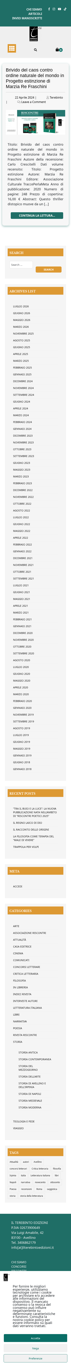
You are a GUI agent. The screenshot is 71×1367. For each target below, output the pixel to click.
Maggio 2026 (21, 320)
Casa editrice (22, 946)
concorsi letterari (18, 1168)
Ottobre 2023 (22, 449)
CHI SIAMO (18, 1262)
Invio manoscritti (27, 18)
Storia (17, 1042)
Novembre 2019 (23, 714)
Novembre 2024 (23, 388)
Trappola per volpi (26, 847)
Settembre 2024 (23, 395)
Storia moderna (30, 1107)
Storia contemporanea (35, 1059)
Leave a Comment (33, 102)
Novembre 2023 (23, 442)
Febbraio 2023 (22, 483)
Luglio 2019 (21, 735)
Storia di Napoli (30, 1094)
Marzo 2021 (21, 612)
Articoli (35, 14)
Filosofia (19, 980)
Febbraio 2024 (22, 422)
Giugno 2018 (21, 762)
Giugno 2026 (21, 313)
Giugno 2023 (21, 463)
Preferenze (35, 1358)
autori (26, 1161)
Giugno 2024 (21, 401)
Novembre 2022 (23, 497)
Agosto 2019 (21, 728)
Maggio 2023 (21, 469)
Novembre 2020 (23, 639)
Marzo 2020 (21, 694)
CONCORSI (18, 1267)
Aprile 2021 (20, 605)
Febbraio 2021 (22, 619)
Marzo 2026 (21, 326)
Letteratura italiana (40, 1175)
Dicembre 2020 (23, 633)
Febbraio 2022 (22, 544)
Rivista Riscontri (25, 1035)
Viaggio (18, 1128)
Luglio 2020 (21, 667)
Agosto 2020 (21, 660)
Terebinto (56, 97)
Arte (16, 926)
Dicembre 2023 (23, 435)
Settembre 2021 (23, 578)
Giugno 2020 (21, 673)
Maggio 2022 (21, 531)
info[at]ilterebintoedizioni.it (32, 1247)
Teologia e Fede (24, 1121)
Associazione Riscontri (29, 933)
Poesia (17, 1028)
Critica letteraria (25, 973)
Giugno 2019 (21, 742)
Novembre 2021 (23, 565)
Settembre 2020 (23, 653)
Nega (35, 1348)
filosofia (57, 1168)
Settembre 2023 (23, 456)
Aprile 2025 (20, 354)
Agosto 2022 (21, 510)
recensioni (26, 1189)
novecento (40, 1182)
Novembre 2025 (23, 333)
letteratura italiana (27, 1007)
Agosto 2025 (21, 340)
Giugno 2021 (21, 592)
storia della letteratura (31, 1195)
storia (12, 1195)
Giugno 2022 (21, 524)
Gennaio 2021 (22, 626)
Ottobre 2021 (22, 571)
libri (57, 1175)
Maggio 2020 (21, 680)
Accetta (35, 1338)
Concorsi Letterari (26, 967)
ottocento (55, 1182)
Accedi (17, 886)
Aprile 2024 (20, 408)
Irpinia (13, 1175)
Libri (16, 1014)
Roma (39, 1189)
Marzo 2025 (21, 360)
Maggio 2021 (21, 599)
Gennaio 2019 (22, 755)
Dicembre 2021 (23, 558)
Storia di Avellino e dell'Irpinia (32, 1085)
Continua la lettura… (37, 216)
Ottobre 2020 (22, 646)
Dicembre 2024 (23, 381)
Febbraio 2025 (22, 367)
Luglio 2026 (21, 306)
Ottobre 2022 (22, 503)
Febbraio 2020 (22, 701)
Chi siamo (34, 9)
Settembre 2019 (23, 721)
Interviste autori (25, 1001)
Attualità (19, 939)
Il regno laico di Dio (27, 822)
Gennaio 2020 (22, 708)
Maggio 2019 (21, 748)
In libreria (20, 987)
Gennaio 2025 (22, 374)
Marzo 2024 (21, 415)
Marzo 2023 (21, 476)
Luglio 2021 (21, 585)
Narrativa (20, 1021)
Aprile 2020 (20, 687)
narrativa (25, 1182)
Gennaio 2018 (22, 769)
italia (23, 1175)
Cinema (18, 953)
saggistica (52, 1189)
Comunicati (21, 960)
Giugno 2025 (21, 347)
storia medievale (30, 1100)
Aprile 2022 (20, 537)
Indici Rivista (22, 994)
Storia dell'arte (30, 1076)
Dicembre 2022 (23, 490)
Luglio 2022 (21, 517)
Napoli (13, 1182)
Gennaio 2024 (22, 429)
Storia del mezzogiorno (28, 1067)
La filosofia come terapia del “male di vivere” (33, 838)
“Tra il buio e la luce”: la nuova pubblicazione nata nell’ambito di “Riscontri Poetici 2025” (35, 812)
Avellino (38, 1161)
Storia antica (28, 1052)
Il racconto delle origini (31, 829)
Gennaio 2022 (22, 551)
